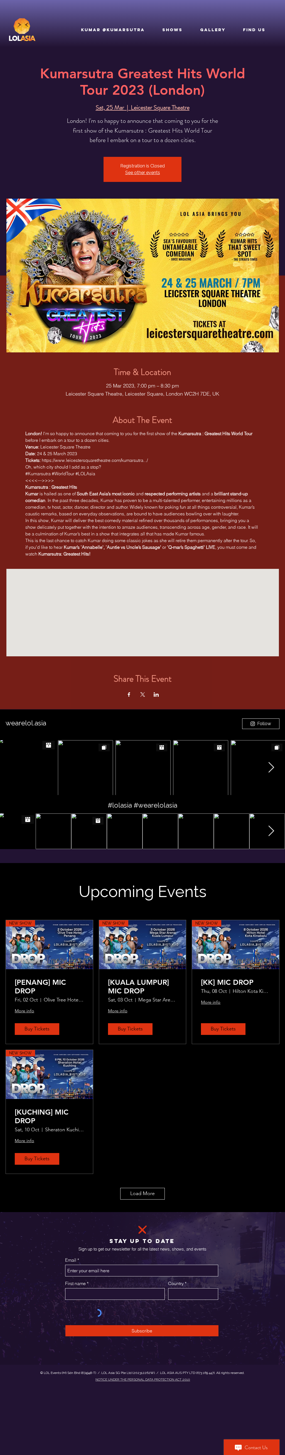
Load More (142, 1193)
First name (75, 1283)
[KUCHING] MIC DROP (41, 1116)
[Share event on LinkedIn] (156, 694)
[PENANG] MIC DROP (40, 986)
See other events (142, 172)
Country (176, 1283)
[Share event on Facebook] (129, 694)
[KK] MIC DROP (227, 982)
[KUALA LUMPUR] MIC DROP (138, 986)
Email (70, 1260)
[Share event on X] (142, 694)
